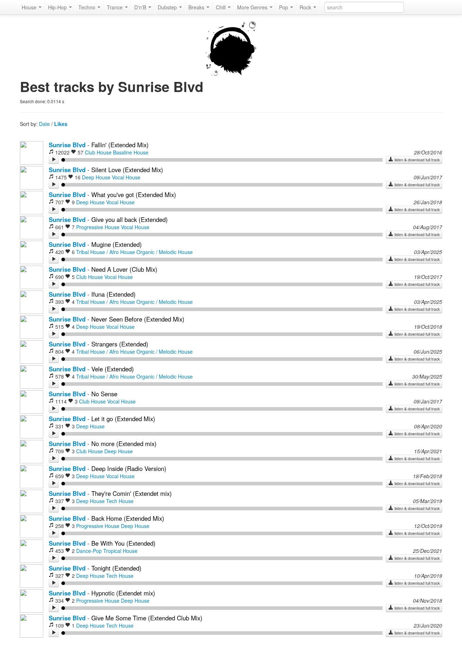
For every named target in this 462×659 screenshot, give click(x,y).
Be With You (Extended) (123, 543)
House (30, 7)
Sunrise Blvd (67, 144)
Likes (60, 123)
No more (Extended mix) (124, 443)
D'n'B (141, 7)
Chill (221, 7)
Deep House (96, 177)
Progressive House (97, 227)
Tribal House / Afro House (105, 252)
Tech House (120, 501)
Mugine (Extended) (116, 244)
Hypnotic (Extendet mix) (123, 593)
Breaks (197, 7)
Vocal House (126, 177)
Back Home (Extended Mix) (127, 518)
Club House (98, 152)
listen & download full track (416, 159)
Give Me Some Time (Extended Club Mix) (146, 618)
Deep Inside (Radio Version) (128, 468)
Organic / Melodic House (164, 252)
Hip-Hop (58, 7)
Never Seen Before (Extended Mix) (137, 319)
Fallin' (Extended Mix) (120, 144)
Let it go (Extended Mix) (123, 418)
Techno (87, 7)
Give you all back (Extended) (129, 219)
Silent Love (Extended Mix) (127, 169)
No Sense (104, 393)
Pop (284, 7)
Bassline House (130, 152)
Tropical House (120, 550)
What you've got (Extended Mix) (133, 194)
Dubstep (168, 7)
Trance (115, 7)
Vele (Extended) (112, 369)
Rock (306, 7)
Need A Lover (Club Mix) (124, 269)
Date (44, 123)
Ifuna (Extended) (113, 294)
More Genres (253, 7)
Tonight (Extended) (116, 568)
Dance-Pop (89, 550)
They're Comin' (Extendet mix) (131, 493)
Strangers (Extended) (119, 344)
